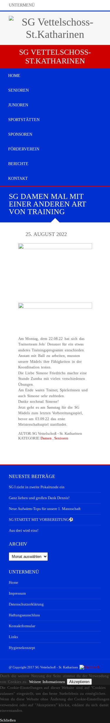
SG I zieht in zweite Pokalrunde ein (37, 487)
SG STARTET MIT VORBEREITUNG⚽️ (41, 519)
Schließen (8, 720)
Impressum (17, 593)
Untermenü (22, 5)
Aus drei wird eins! (23, 530)
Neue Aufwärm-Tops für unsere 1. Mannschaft (45, 508)
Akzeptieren (79, 682)
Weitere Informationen (47, 682)
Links (13, 637)
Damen (46, 438)
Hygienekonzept (22, 647)
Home (13, 582)
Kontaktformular (22, 626)
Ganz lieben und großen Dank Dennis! (39, 498)
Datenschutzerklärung (26, 604)
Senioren (61, 438)
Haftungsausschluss (24, 615)
